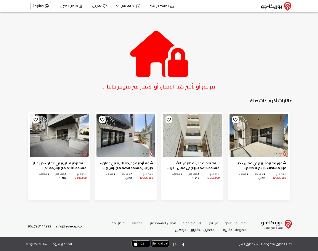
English (38, 6)
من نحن (213, 223)
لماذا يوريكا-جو (236, 223)
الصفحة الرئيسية (159, 6)
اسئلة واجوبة (192, 223)
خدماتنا (137, 223)
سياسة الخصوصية (37, 243)
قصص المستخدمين (162, 223)
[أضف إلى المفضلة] (235, 119)
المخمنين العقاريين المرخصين (196, 229)
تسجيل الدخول (69, 6)
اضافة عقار (128, 6)
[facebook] (183, 244)
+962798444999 (38, 226)
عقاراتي (97, 6)
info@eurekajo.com (70, 226)
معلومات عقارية (235, 229)
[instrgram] (175, 244)
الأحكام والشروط (62, 243)
